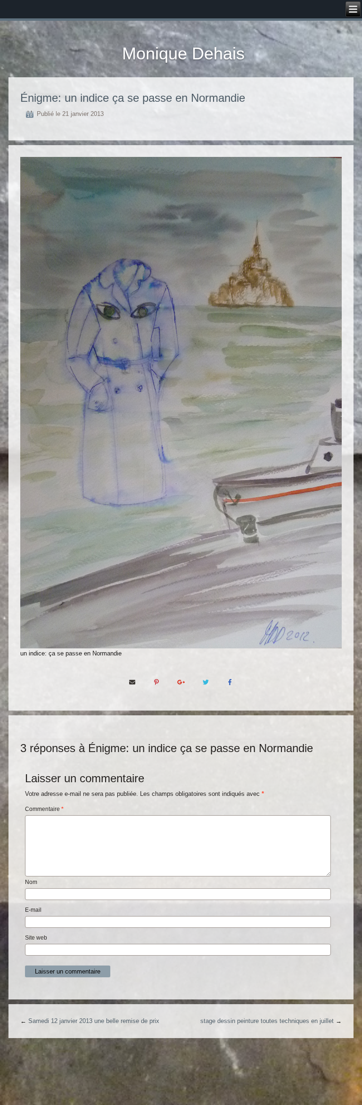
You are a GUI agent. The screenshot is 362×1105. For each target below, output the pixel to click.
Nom (31, 882)
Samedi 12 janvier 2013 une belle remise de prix (93, 1020)
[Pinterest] (156, 681)
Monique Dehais (183, 53)
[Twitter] (205, 681)
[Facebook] (230, 681)
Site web (36, 937)
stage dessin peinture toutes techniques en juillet (267, 1020)
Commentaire (44, 809)
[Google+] (181, 681)
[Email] (132, 681)
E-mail (33, 910)
